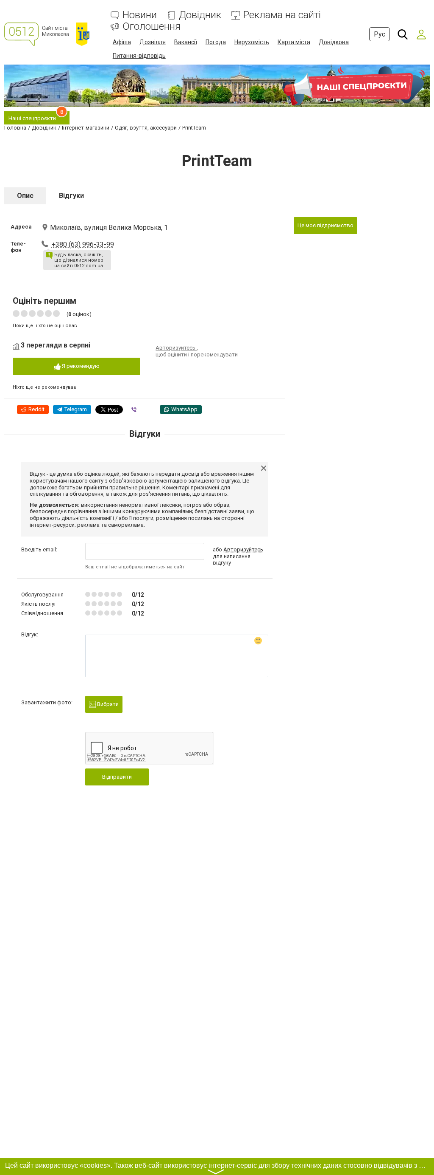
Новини (139, 15)
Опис (25, 196)
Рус (379, 34)
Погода (216, 42)
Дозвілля (152, 42)
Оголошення (151, 26)
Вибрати (107, 704)
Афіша (122, 42)
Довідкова (334, 42)
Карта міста (294, 42)
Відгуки (71, 196)
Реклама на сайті (282, 15)
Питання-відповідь (139, 55)
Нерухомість (251, 42)
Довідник (200, 15)
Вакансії (185, 42)
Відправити (117, 777)
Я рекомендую (80, 366)
